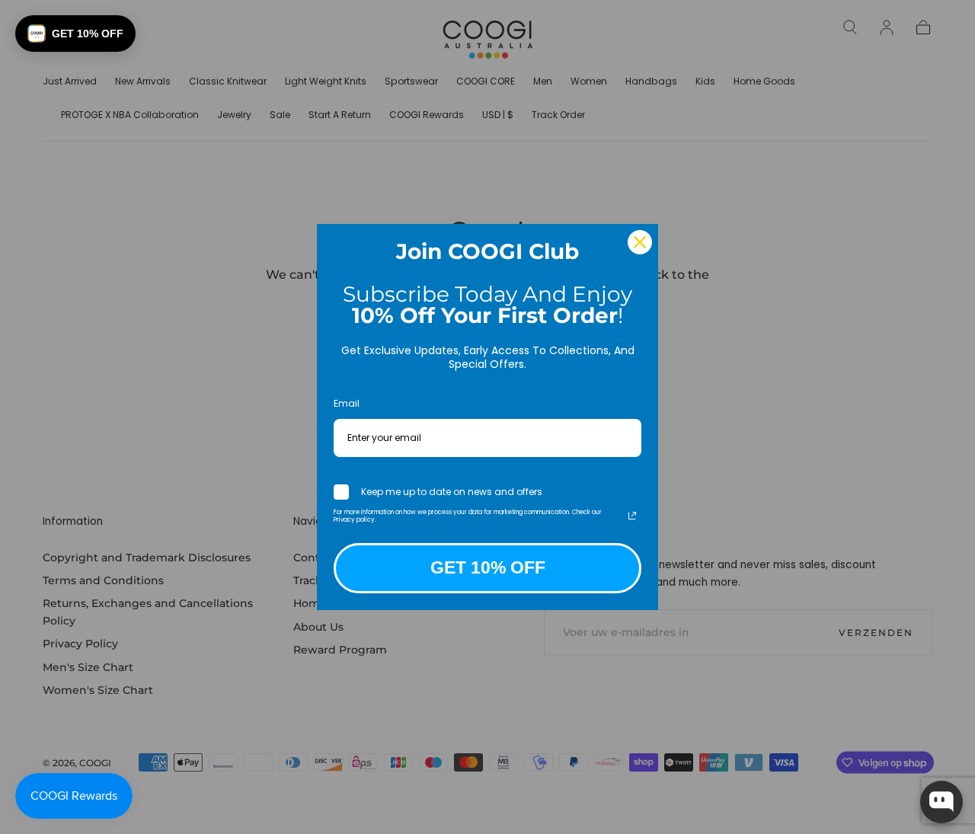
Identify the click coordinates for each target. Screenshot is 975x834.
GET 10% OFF (487, 567)
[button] (75, 33)
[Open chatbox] (941, 802)
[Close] (640, 242)
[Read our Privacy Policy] (632, 515)
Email (347, 403)
